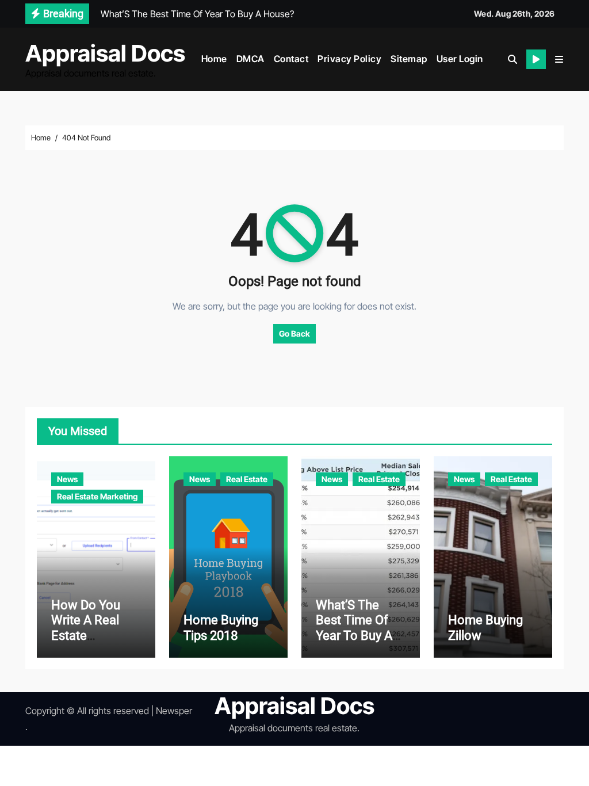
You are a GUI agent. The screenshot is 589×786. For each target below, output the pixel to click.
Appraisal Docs (105, 53)
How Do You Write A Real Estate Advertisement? (95, 628)
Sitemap (409, 58)
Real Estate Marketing (97, 496)
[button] (559, 59)
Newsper (174, 710)
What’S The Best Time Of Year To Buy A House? (354, 628)
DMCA (250, 58)
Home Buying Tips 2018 (220, 627)
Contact (291, 58)
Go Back (294, 333)
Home (214, 58)
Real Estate (246, 479)
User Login (460, 58)
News (67, 479)
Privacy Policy (349, 58)
